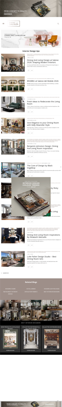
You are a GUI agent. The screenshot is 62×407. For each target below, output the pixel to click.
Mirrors (56, 140)
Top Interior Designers (48, 54)
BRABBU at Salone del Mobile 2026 (43, 81)
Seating (28, 141)
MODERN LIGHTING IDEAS (51, 288)
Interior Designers (54, 54)
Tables (42, 141)
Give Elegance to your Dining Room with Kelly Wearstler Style (43, 123)
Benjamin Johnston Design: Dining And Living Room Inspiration (42, 147)
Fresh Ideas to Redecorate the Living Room (43, 102)
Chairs (43, 139)
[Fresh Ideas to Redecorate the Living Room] (13, 104)
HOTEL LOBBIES (31, 288)
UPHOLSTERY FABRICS (30, 291)
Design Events (30, 54)
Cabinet (40, 139)
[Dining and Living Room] (13, 23)
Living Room (30, 54)
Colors (50, 139)
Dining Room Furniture (32, 118)
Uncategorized (30, 55)
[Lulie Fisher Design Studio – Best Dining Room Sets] (13, 259)
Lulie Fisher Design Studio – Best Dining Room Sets (41, 257)
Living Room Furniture (38, 54)
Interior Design (37, 54)
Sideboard (38, 141)
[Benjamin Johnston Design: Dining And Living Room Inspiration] (13, 147)
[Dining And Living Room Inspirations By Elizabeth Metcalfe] (28, 245)
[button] (60, 339)
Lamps (33, 140)
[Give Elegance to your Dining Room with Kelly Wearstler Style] (13, 125)
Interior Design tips (45, 54)
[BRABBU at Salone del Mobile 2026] (13, 84)
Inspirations (37, 140)
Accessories (29, 139)
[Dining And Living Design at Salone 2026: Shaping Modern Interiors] (13, 63)
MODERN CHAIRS (10, 288)
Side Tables (33, 141)
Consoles (54, 139)
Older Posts (6, 273)
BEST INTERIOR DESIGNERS (52, 291)
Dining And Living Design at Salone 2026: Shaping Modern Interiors (43, 61)
